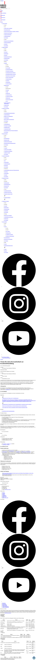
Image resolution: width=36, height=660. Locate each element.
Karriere (3, 494)
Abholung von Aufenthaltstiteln (26, 451)
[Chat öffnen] (34, 658)
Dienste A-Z (4, 496)
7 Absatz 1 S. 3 (9, 443)
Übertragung (18, 451)
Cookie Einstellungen (5, 606)
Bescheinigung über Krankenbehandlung (8, 411)
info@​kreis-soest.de (8, 489)
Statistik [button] (2, 631)
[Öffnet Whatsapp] (2, 321)
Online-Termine (4, 451)
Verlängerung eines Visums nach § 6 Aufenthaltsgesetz (19, 400)
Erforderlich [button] (2, 615)
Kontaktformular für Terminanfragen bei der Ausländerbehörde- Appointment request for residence (16, 406)
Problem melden (4, 605)
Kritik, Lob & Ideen (5, 497)
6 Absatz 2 (4, 443)
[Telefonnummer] (1, 0)
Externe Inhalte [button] (3, 654)
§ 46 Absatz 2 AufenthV (5, 444)
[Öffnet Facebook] (19, 286)
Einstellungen (2, 614)
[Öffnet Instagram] (19, 566)
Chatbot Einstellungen (5, 607)
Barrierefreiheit (4, 604)
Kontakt (3, 492)
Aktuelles (3, 493)
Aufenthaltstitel (7, 389)
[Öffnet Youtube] (19, 354)
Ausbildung (4, 495)
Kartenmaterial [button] (3, 638)
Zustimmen (3, 616)
